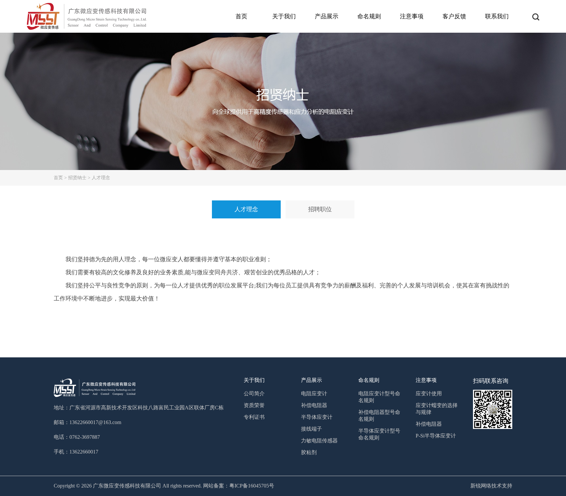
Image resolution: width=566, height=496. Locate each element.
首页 (241, 16)
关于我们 (284, 16)
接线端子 (311, 429)
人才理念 (101, 177)
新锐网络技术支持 (491, 485)
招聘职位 (320, 209)
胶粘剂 (309, 452)
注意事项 (412, 16)
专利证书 (254, 417)
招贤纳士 (77, 177)
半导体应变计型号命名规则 (379, 434)
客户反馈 (454, 16)
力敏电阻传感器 (319, 440)
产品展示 (326, 16)
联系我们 (497, 16)
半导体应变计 (316, 417)
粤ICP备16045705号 (251, 485)
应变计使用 (429, 393)
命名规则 (369, 16)
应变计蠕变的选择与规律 (437, 408)
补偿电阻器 (314, 405)
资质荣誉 (254, 405)
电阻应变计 (314, 393)
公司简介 (254, 393)
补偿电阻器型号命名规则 (379, 415)
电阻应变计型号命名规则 (379, 397)
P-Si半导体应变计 (436, 435)
